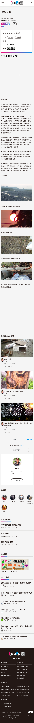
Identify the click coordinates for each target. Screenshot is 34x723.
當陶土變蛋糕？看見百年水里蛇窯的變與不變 (16, 583)
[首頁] (17, 3)
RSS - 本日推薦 (6, 706)
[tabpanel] (16, 445)
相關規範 (4, 669)
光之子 (6, 595)
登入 (22, 445)
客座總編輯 (20, 678)
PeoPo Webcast (22, 669)
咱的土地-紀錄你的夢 (7, 692)
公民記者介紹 (21, 675)
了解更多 (17, 480)
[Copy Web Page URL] (16, 56)
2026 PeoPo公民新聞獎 (8, 689)
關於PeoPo (4, 666)
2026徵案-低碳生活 (23, 687)
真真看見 (6, 620)
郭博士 (4, 511)
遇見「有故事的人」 (23, 695)
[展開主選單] (3, 3)
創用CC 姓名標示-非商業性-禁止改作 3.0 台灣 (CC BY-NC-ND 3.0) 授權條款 (11, 48)
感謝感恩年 (5, 534)
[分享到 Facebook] (5, 56)
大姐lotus (21, 501)
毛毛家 (6, 587)
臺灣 (8, 33)
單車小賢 (12, 501)
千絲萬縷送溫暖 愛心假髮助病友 (13, 601)
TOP (30, 712)
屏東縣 (13, 33)
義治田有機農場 (7, 542)
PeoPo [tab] (14, 440)
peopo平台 (7, 612)
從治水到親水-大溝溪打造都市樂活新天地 (16, 593)
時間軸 (3, 672)
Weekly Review (6, 675)
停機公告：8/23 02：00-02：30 (13, 609)
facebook (14, 658)
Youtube (19, 658)
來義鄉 (18, 33)
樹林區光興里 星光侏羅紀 (10, 618)
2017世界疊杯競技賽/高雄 (11, 525)
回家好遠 (7, 359)
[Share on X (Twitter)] (9, 56)
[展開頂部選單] (31, 3)
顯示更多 (9, 44)
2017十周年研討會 (23, 689)
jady (4, 501)
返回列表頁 (16, 450)
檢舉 (14, 24)
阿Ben (5, 630)
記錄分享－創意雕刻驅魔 (13, 391)
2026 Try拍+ (5, 687)
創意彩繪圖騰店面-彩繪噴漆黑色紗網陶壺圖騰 (18, 424)
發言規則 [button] (29, 440)
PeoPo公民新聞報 (23, 666)
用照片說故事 (5, 695)
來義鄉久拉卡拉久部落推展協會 (30, 502)
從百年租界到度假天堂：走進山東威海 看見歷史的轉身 (16, 627)
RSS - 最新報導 (6, 703)
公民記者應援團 (22, 672)
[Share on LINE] (12, 56)
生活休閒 (10, 37)
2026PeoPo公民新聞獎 (9, 572)
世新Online (7, 603)
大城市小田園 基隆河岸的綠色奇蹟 (14, 636)
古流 (5, 361)
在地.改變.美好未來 (23, 692)
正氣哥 (6, 638)
